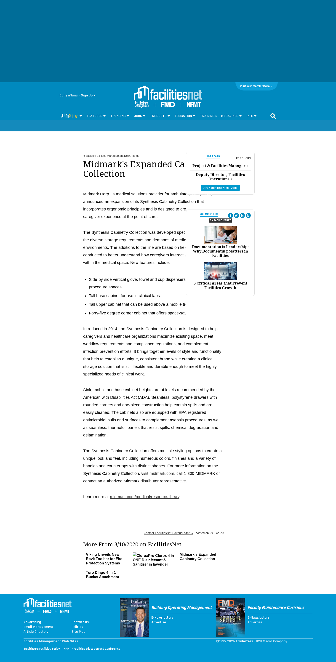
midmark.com (161, 473)
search (273, 116)
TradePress (244, 641)
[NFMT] (194, 105)
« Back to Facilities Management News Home (111, 155)
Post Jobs (243, 158)
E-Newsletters (162, 617)
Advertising (32, 622)
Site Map (78, 632)
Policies (77, 627)
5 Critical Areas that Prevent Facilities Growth (220, 285)
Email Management (38, 627)
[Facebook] (230, 215)
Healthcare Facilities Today (42, 648)
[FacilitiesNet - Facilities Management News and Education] (168, 93)
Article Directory (36, 632)
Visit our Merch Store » (256, 86)
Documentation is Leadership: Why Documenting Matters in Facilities (220, 251)
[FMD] (168, 106)
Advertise (158, 622)
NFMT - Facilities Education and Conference (92, 648)
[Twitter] (236, 215)
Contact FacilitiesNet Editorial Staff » (168, 533)
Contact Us (80, 622)
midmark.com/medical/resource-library (144, 497)
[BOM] (142, 106)
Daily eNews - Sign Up (76, 95)
